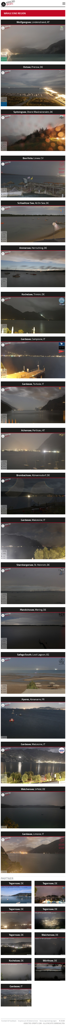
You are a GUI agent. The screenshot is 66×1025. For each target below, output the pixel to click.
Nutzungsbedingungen (48, 1021)
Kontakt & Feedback (8, 1021)
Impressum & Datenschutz (28, 1021)
